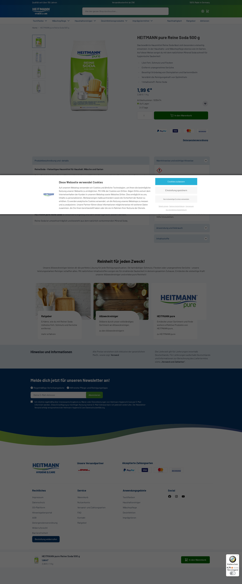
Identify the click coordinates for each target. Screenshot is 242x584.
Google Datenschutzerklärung (176, 210)
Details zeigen (163, 206)
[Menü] (237, 556)
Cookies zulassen (176, 181)
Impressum (189, 206)
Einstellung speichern (176, 190)
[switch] (233, 573)
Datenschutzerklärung (177, 206)
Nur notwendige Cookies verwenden (176, 199)
